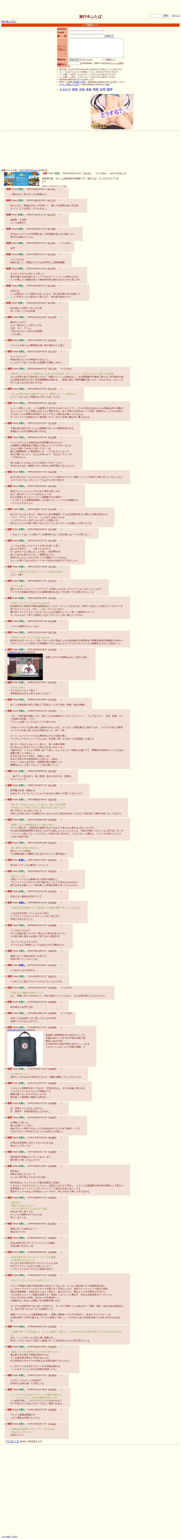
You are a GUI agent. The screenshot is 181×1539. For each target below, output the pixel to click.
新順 (75, 89)
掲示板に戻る (8, 21)
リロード (13, 1441)
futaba (14, 1537)
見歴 (102, 89)
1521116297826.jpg (28, 170)
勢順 (96, 89)
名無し (22, 860)
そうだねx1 (101, 173)
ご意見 (82, 82)
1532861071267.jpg (16, 652)
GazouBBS (6, 1537)
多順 (89, 89)
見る (65, 186)
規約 (107, 84)
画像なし (110, 59)
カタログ (65, 89)
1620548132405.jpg (16, 1030)
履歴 (109, 89)
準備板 (76, 82)
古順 (82, 89)
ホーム (175, 15)
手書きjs (61, 49)
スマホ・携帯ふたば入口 (69, 84)
